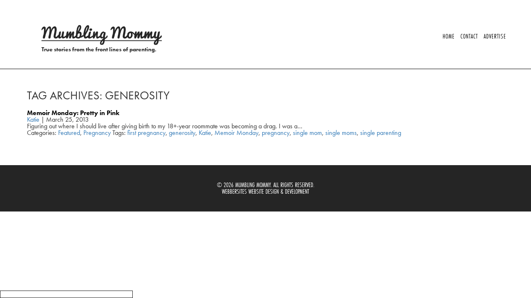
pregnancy (276, 132)
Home (449, 36)
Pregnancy (97, 132)
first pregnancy (146, 132)
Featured (69, 132)
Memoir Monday (236, 132)
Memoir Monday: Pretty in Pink (73, 112)
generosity (182, 132)
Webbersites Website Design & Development (265, 191)
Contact (469, 36)
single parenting (380, 132)
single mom (307, 132)
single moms (341, 132)
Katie (33, 119)
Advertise (495, 36)
